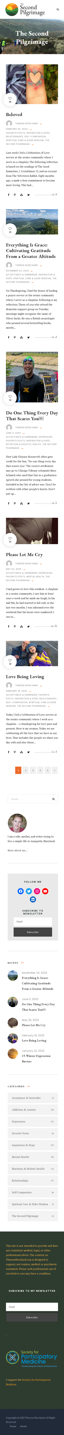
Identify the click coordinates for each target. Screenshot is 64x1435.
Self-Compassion (35, 136)
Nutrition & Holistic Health (23, 444)
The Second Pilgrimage (31, 705)
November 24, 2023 (17, 270)
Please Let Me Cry (24, 554)
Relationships (14, 136)
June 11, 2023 (13, 432)
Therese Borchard (26, 123)
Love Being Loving (25, 676)
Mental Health (35, 576)
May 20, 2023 (13, 569)
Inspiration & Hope (38, 132)
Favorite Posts (15, 132)
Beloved (14, 114)
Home (13, 1426)
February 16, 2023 (16, 690)
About (23, 1426)
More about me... (17, 850)
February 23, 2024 (17, 129)
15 (56, 626)
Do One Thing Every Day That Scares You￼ (32, 416)
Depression (45, 436)
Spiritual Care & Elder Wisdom (25, 140)
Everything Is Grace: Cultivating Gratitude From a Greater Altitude (31, 250)
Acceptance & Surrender (21, 274)
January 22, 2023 (33, 1051)
